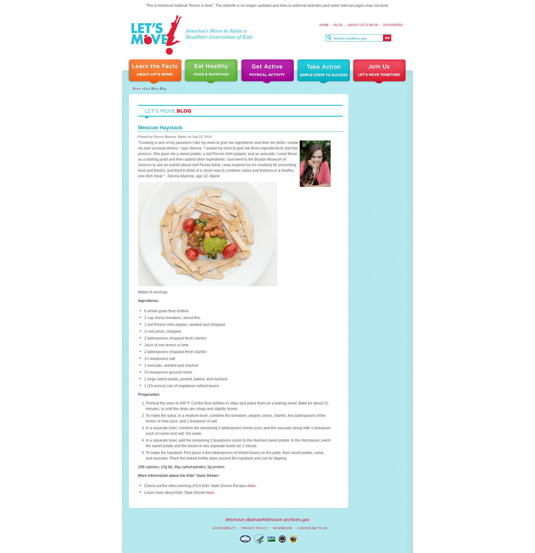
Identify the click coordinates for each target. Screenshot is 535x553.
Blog (338, 25)
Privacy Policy (254, 528)
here (251, 486)
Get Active (268, 72)
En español (393, 25)
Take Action (324, 72)
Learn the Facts (156, 72)
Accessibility (224, 528)
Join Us (380, 72)
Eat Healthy (212, 72)
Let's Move (156, 35)
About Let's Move (363, 25)
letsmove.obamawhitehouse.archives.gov (268, 519)
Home (324, 25)
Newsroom (282, 528)
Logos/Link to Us (312, 528)
